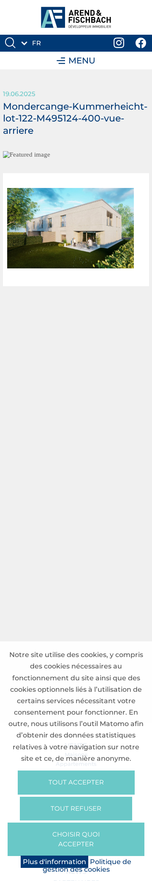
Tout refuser (76, 808)
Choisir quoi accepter (76, 839)
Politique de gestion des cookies (87, 865)
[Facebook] (141, 43)
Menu (81, 60)
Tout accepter (76, 782)
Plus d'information (54, 862)
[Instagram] (119, 43)
